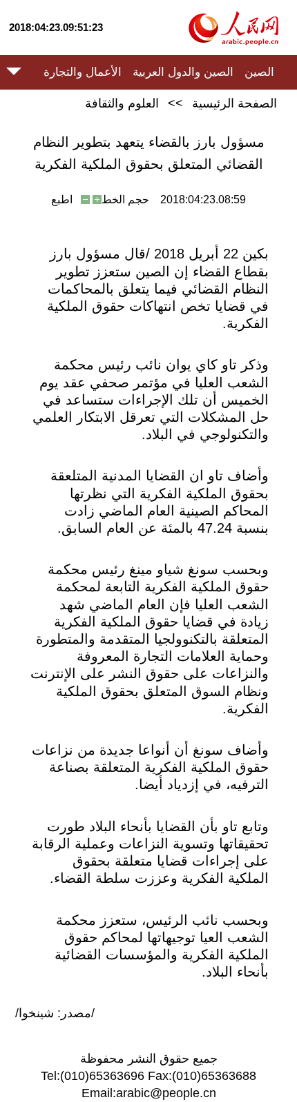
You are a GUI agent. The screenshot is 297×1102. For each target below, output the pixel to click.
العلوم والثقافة (122, 103)
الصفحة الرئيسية (234, 103)
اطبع (62, 199)
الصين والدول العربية (183, 72)
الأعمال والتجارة (83, 72)
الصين (259, 72)
